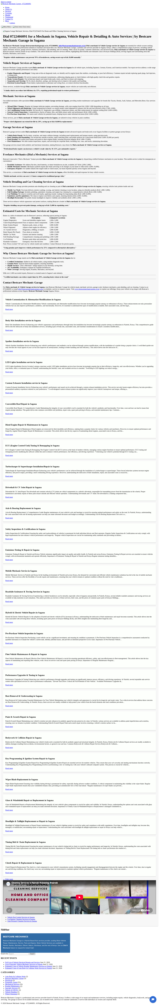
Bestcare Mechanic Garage (14, 978)
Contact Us (9, 19)
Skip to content (6, 2)
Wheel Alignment (11, 994)
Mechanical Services (12, 984)
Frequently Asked (11, 982)
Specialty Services (11, 988)
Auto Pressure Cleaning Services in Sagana (22, 921)
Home (7, 7)
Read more (9, 309)
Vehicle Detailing (11, 992)
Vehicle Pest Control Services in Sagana (21, 917)
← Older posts (8, 879)
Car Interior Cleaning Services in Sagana (21, 919)
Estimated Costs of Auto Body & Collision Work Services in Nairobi (28, 968)
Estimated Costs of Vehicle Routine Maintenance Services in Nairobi (28, 966)
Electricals (8, 980)
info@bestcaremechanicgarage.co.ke (72, 46)
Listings (12, 23)
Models (7, 15)
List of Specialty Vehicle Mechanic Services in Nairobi (24, 964)
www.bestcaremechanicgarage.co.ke (87, 289)
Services (8, 11)
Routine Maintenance (12, 986)
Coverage (8, 13)
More (7, 21)
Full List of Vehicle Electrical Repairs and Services (22, 962)
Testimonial (9, 17)
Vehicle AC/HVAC (11, 990)
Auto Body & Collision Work (15, 976)
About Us (8, 9)
